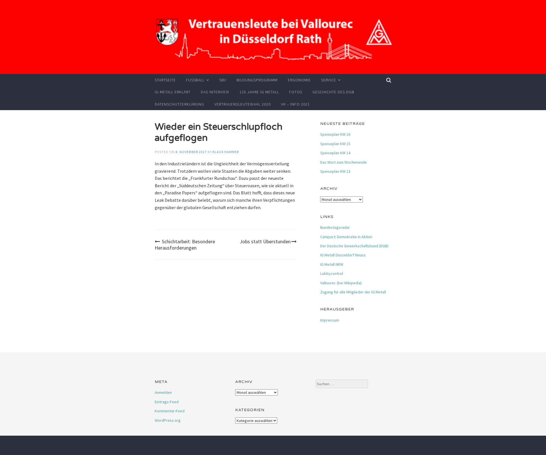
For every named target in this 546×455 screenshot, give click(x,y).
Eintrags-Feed (167, 401)
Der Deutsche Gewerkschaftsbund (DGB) (354, 245)
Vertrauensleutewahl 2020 (242, 104)
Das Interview (215, 91)
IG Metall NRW (331, 264)
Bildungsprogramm (257, 80)
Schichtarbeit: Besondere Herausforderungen (185, 244)
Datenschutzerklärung (179, 104)
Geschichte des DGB (333, 91)
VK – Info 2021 (295, 104)
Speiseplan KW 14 (335, 152)
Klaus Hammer (225, 152)
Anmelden (163, 392)
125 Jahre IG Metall (259, 91)
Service (328, 80)
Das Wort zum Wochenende (343, 162)
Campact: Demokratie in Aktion (346, 236)
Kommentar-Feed (170, 410)
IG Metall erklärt (173, 91)
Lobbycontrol (331, 273)
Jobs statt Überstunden (265, 241)
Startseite (165, 80)
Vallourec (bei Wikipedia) (341, 282)
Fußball (195, 80)
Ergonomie (299, 80)
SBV (222, 80)
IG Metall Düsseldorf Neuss (343, 255)
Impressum (329, 320)
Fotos (295, 91)
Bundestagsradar (335, 227)
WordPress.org (168, 420)
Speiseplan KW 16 (335, 134)
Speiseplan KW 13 (335, 171)
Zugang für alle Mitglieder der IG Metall (353, 292)
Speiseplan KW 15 (335, 143)
